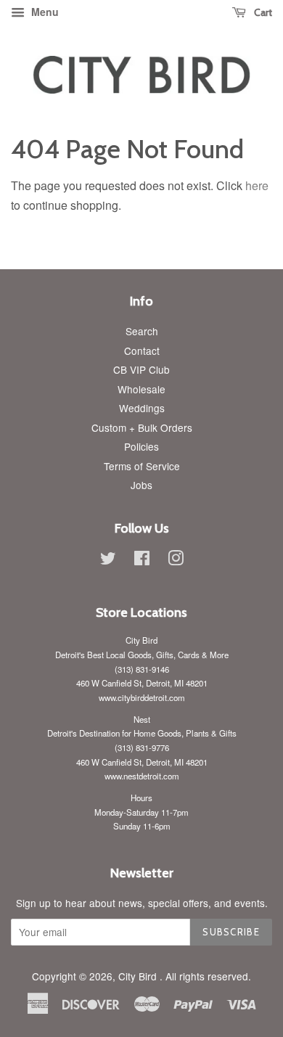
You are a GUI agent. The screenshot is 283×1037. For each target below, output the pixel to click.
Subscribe (231, 932)
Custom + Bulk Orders (141, 427)
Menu (43, 11)
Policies (141, 446)
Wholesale (141, 389)
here (256, 185)
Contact (142, 350)
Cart (262, 12)
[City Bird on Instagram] (176, 560)
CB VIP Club (141, 369)
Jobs (141, 484)
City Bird (139, 976)
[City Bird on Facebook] (142, 560)
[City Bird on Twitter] (108, 560)
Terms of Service (142, 466)
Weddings (142, 408)
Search (142, 331)
